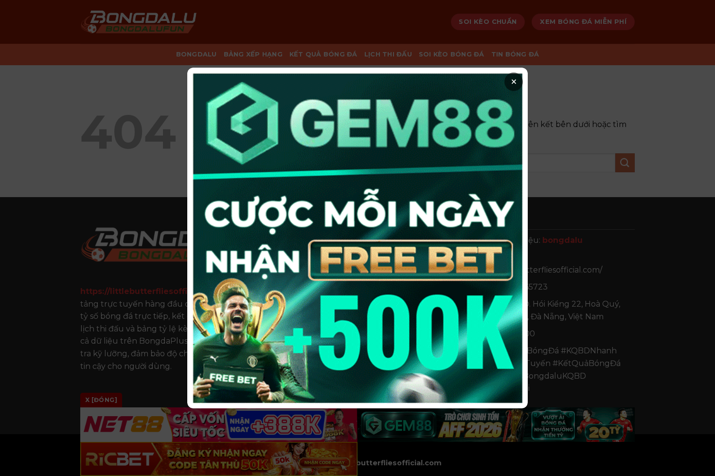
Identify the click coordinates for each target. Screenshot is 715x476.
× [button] (514, 82)
